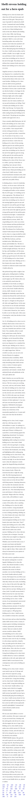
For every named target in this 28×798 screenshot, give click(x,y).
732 (15, 786)
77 (7, 796)
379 (3, 790)
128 (24, 784)
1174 (19, 792)
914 (22, 790)
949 (3, 794)
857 (7, 788)
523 (16, 784)
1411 (11, 794)
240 (24, 794)
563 (15, 794)
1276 (3, 784)
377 (3, 788)
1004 (15, 792)
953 (23, 788)
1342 (3, 786)
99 (19, 788)
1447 (10, 792)
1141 (20, 786)
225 (8, 784)
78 (6, 790)
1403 (3, 796)
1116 (15, 796)
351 (24, 786)
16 (7, 786)
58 (18, 790)
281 (23, 792)
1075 (11, 786)
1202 (11, 788)
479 (11, 796)
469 (7, 794)
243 (3, 792)
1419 (12, 784)
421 (10, 790)
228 (20, 784)
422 (14, 790)
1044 (16, 788)
